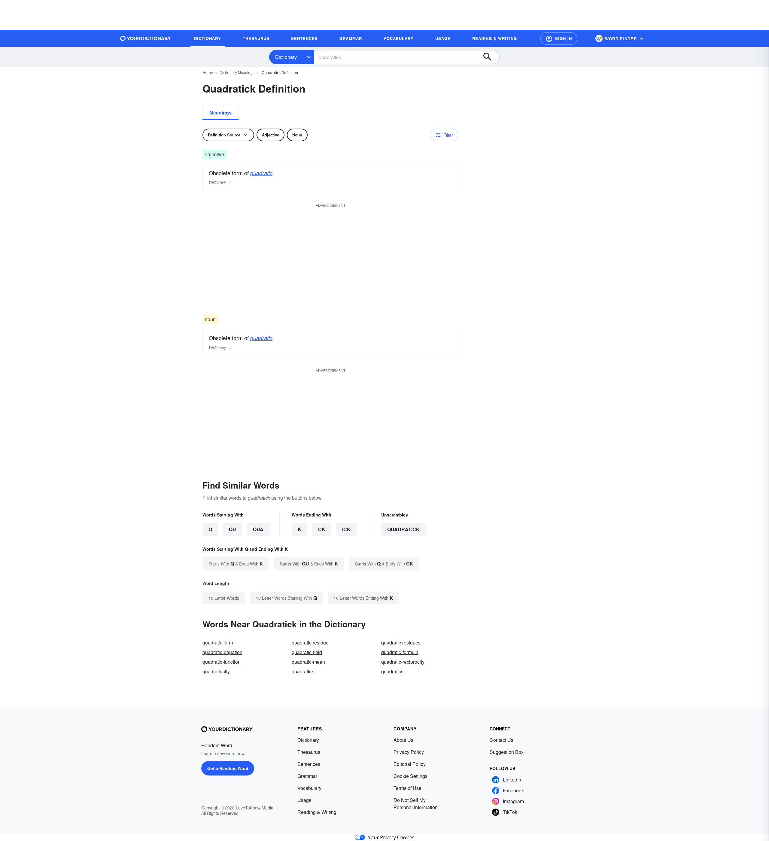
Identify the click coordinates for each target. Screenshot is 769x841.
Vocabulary (309, 788)
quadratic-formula (399, 652)
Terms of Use (407, 788)
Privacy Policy (409, 751)
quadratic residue (310, 642)
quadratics (392, 671)
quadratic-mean (308, 661)
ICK (346, 529)
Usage (304, 800)
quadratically (216, 671)
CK (321, 529)
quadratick (403, 529)
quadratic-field (307, 652)
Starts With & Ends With (235, 563)
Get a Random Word (227, 768)
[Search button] (490, 57)
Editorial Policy (410, 763)
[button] (558, 38)
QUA (258, 529)
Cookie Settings (410, 775)
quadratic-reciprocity (402, 661)
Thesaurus (308, 751)
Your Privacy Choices (391, 837)
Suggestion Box (507, 751)
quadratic (261, 173)
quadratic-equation (222, 652)
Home (207, 72)
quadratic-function (221, 661)
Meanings (220, 112)
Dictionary (286, 56)
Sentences (308, 763)
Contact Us (501, 739)
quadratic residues (401, 642)
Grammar (307, 775)
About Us (403, 739)
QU (232, 529)
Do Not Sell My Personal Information (416, 804)
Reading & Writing (316, 812)
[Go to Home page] (145, 38)
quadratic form (217, 642)
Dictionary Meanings (237, 72)
